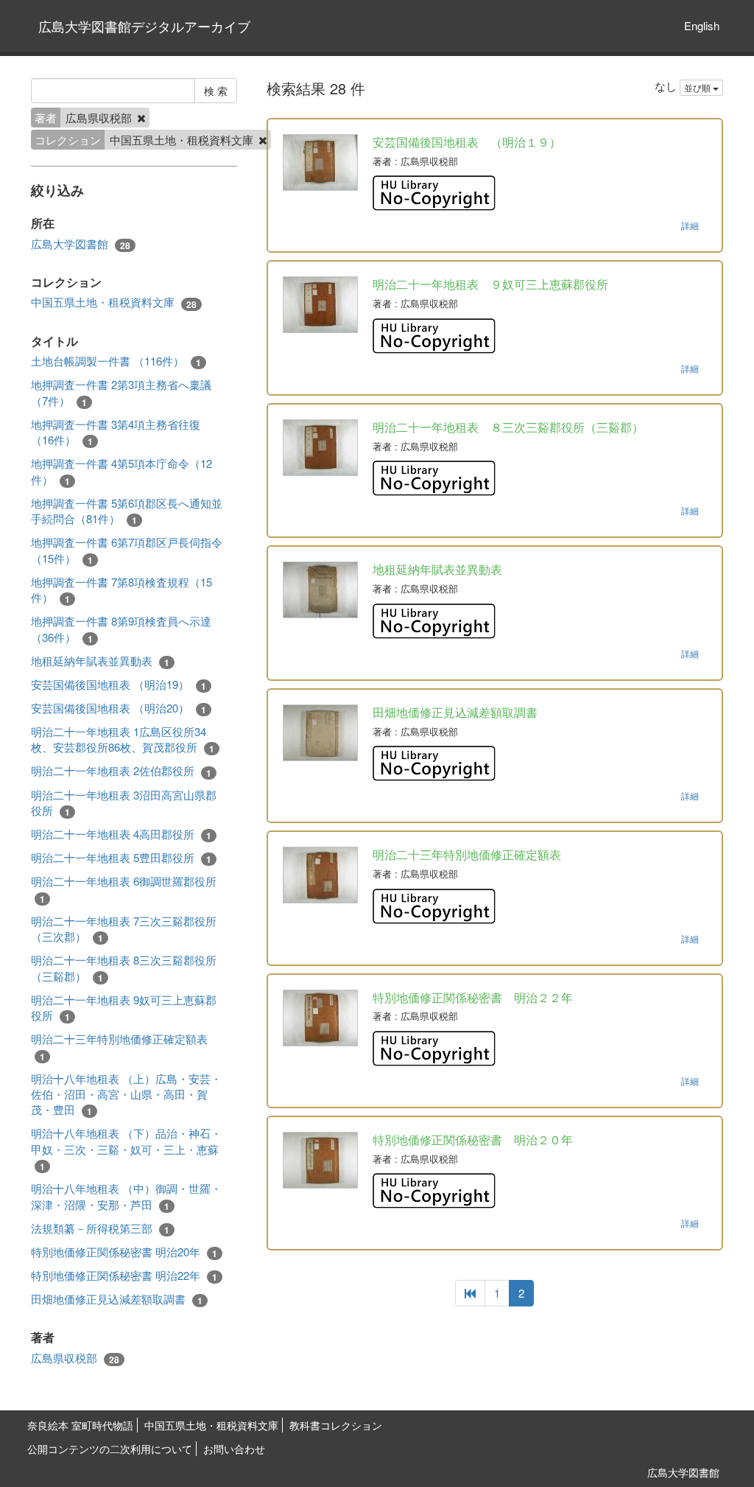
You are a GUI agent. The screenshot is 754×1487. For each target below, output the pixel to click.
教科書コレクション (335, 1425)
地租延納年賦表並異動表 (100, 661)
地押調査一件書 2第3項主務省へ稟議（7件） (121, 392)
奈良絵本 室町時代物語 (80, 1425)
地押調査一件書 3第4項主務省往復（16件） (115, 432)
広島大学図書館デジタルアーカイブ (144, 25)
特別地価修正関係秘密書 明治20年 (124, 1252)
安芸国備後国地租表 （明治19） (118, 684)
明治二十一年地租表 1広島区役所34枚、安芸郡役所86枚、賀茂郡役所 (122, 739)
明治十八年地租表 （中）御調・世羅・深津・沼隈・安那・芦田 (126, 1196)
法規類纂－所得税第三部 (100, 1228)
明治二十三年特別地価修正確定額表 (119, 1047)
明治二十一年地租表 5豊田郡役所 (121, 858)
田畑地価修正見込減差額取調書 (116, 1299)
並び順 (698, 87)
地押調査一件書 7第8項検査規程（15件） (121, 590)
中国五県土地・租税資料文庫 (114, 302)
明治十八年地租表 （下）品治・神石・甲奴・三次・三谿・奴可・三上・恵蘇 (126, 1149)
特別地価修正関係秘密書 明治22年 (124, 1275)
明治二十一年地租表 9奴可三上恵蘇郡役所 (123, 1008)
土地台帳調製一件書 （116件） (116, 361)
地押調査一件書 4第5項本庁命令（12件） (121, 471)
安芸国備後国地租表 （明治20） (118, 708)
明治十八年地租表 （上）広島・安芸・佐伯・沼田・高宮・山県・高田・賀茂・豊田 (126, 1095)
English (701, 25)
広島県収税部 (75, 1358)
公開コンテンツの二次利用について (109, 1448)
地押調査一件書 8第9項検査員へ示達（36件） (121, 629)
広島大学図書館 (80, 244)
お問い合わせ (234, 1448)
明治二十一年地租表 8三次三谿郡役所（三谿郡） (123, 968)
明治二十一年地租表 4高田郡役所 (121, 834)
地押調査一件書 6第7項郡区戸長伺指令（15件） (126, 550)
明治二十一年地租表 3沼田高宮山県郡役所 (123, 803)
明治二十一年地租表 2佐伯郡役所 (121, 771)
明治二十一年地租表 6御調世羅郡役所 (123, 889)
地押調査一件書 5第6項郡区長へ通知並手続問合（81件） (126, 511)
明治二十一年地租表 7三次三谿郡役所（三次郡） (123, 929)
